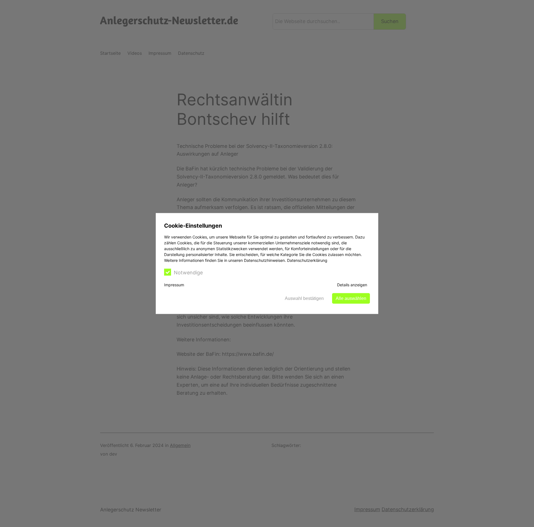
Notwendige (188, 272)
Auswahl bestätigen (304, 298)
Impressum (174, 284)
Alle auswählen (351, 298)
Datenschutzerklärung (307, 260)
